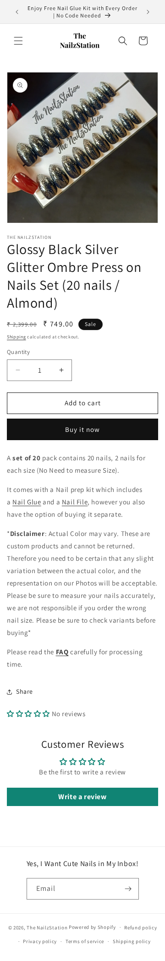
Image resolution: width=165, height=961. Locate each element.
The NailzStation (47, 927)
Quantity (18, 352)
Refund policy (140, 927)
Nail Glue (26, 501)
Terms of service (85, 941)
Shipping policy (132, 941)
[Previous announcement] (17, 12)
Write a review (82, 796)
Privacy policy (40, 941)
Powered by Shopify (92, 927)
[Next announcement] (148, 12)
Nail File (75, 501)
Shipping (16, 337)
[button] (18, 41)
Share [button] (24, 691)
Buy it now (82, 429)
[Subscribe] (128, 889)
